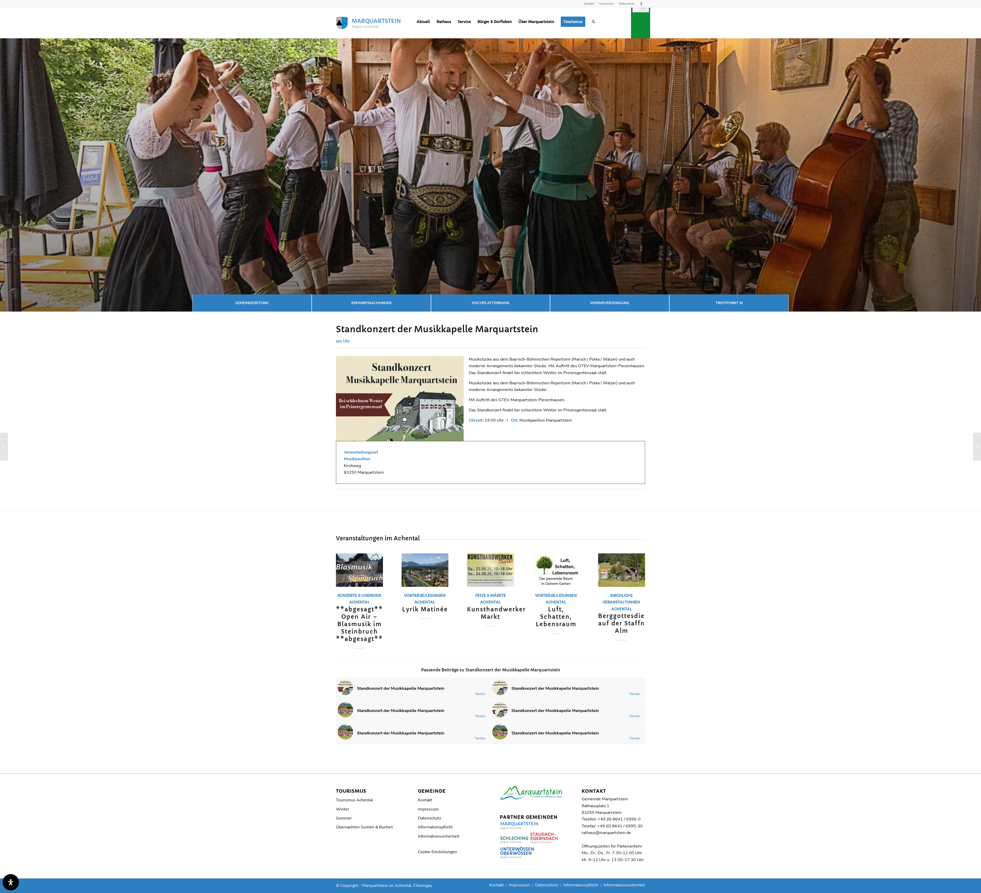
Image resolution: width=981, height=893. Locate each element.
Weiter (637, 591)
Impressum (606, 4)
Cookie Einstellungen (437, 852)
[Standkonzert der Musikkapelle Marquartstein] (4, 447)
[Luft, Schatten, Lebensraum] (556, 570)
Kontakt (589, 4)
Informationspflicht (435, 827)
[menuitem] (589, 4)
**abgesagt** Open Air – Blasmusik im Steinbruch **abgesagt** (359, 624)
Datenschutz (627, 4)
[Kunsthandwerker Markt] (490, 570)
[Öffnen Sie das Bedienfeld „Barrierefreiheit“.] (11, 882)
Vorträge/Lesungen (425, 595)
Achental (359, 602)
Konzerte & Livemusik (359, 595)
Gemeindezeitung (251, 303)
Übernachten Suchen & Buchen (364, 827)
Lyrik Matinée (425, 609)
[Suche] (593, 21)
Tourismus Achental (354, 800)
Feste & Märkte (490, 595)
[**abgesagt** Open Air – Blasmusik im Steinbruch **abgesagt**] (359, 570)
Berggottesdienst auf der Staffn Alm (626, 623)
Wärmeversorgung (609, 303)
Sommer (344, 818)
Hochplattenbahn (490, 303)
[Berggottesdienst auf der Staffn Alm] (621, 570)
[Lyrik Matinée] (425, 570)
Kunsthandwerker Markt (496, 613)
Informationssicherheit (438, 836)
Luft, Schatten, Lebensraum (556, 617)
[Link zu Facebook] (641, 4)
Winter (342, 809)
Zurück (343, 591)
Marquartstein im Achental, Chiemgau (397, 885)
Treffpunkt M (729, 303)
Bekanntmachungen (371, 303)
